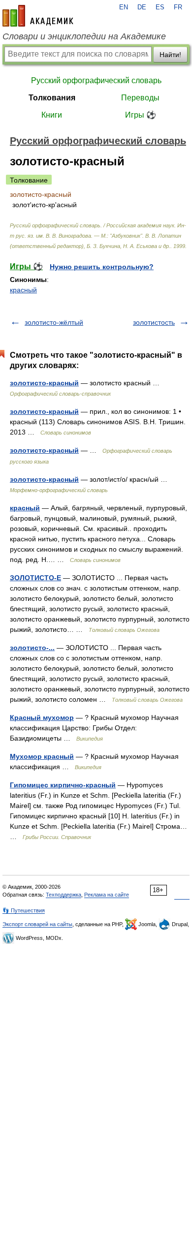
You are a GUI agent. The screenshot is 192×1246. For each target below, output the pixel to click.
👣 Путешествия (23, 910)
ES (160, 7)
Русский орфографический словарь (96, 80)
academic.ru (37, 16)
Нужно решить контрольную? (102, 267)
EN (123, 7)
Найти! (170, 55)
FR (178, 7)
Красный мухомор (42, 717)
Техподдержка (63, 895)
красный (23, 290)
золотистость (154, 322)
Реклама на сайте (106, 895)
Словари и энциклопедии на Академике (84, 36)
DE (141, 7)
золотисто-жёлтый (54, 322)
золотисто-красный (44, 383)
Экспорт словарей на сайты (37, 924)
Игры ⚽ (140, 115)
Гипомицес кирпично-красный (63, 785)
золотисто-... (32, 648)
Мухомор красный (42, 756)
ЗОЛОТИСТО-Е (35, 578)
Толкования (52, 97)
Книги (51, 115)
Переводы (140, 97)
